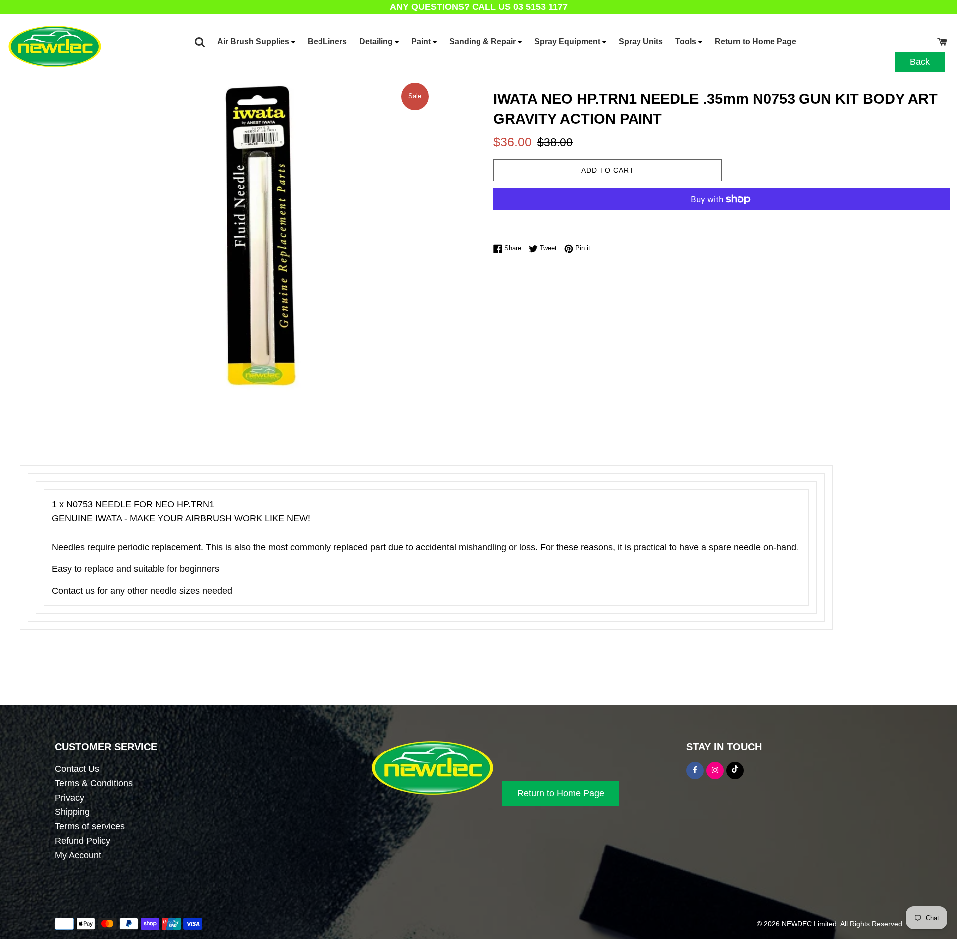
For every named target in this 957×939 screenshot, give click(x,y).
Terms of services (90, 826)
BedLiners (327, 41)
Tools (686, 41)
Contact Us (77, 769)
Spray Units (641, 41)
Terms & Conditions (94, 783)
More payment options (607, 220)
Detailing (377, 41)
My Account (78, 855)
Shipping (72, 812)
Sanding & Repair (483, 41)
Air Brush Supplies (254, 41)
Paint (422, 41)
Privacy (69, 798)
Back (920, 62)
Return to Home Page (755, 41)
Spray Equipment (568, 41)
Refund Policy (82, 841)
